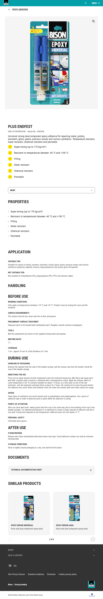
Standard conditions (36, 574)
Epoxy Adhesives (20, 9)
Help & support (15, 555)
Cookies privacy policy (68, 574)
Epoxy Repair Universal (22, 525)
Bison (10, 550)
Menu (12, 190)
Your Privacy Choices (16, 574)
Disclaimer (51, 574)
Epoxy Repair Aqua (65, 525)
